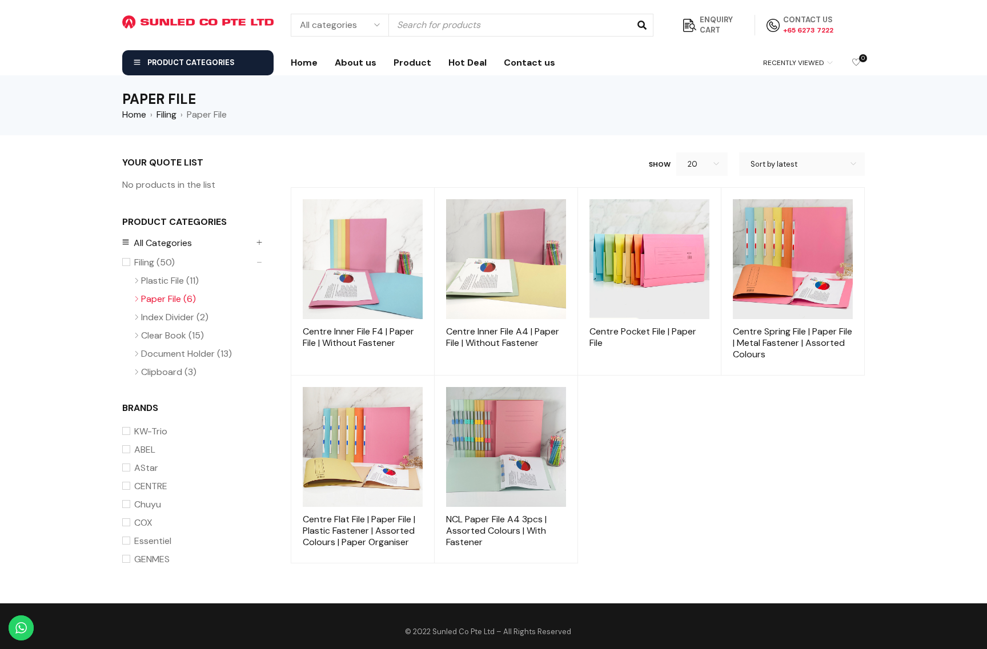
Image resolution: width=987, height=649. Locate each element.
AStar (146, 468)
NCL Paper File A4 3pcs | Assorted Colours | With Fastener (496, 530)
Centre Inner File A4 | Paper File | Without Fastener (502, 337)
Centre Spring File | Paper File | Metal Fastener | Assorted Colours (792, 342)
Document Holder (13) (186, 354)
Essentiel (152, 541)
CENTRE (150, 486)
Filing (166, 114)
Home (134, 114)
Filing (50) (154, 262)
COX (143, 523)
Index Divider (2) (174, 317)
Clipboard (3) (168, 372)
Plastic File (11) (170, 281)
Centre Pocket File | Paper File (642, 337)
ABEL (144, 449)
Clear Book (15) (172, 335)
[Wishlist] (856, 63)
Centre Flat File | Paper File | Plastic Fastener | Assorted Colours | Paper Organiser (359, 530)
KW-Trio (150, 431)
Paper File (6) (168, 299)
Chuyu (147, 504)
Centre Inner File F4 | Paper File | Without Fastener (358, 337)
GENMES (152, 559)
